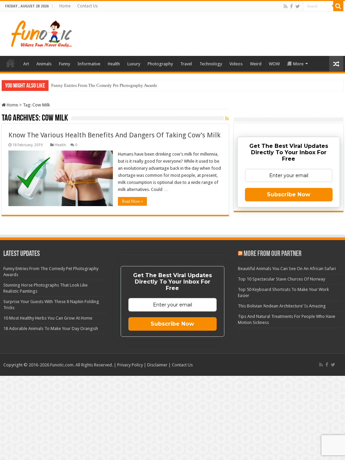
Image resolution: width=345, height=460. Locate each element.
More (298, 63)
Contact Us (87, 6)
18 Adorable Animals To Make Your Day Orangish (50, 328)
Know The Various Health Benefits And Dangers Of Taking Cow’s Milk (114, 135)
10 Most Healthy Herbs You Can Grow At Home (47, 318)
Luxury (133, 63)
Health (114, 63)
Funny (64, 63)
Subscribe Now (288, 194)
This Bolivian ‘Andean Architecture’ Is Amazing (282, 305)
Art (26, 63)
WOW (274, 63)
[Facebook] (291, 6)
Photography (160, 63)
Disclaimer (157, 364)
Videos (236, 63)
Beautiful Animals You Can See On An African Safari (287, 268)
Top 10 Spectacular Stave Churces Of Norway (281, 279)
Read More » (132, 201)
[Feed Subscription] (227, 118)
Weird (255, 63)
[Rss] (285, 6)
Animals (44, 63)
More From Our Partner (273, 254)
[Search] (338, 6)
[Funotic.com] (41, 32)
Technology (210, 63)
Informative (88, 63)
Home (64, 6)
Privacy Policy (130, 364)
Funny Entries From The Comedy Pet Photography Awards (104, 85)
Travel (186, 63)
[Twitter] (298, 6)
